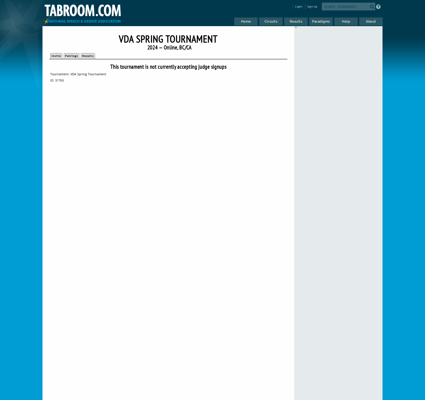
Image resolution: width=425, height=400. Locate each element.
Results (88, 56)
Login (298, 6)
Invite (56, 56)
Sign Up (312, 6)
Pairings (71, 56)
